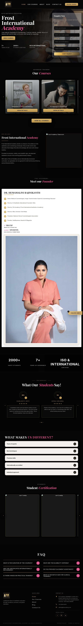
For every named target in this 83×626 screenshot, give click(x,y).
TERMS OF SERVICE (74, 623)
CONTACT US (56, 4)
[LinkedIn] (65, 615)
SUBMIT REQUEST (67, 54)
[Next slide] (79, 97)
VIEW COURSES (8, 38)
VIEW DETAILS (22, 110)
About (34, 602)
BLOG (48, 4)
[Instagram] (61, 615)
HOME (24, 4)
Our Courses (36, 599)
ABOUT (42, 4)
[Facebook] (57, 615)
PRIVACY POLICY (62, 623)
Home (34, 596)
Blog (33, 605)
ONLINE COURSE (71, 4)
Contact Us (36, 607)
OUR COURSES (33, 4)
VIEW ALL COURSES (41, 120)
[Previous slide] (3, 97)
